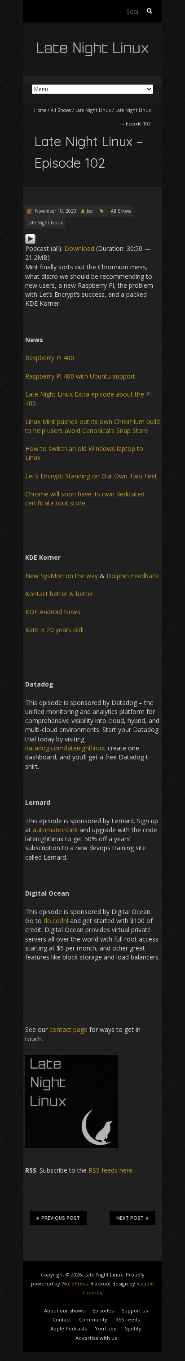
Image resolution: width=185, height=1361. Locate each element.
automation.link (55, 830)
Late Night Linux (93, 110)
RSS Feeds (127, 1319)
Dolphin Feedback (132, 575)
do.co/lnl (56, 920)
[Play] (30, 237)
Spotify (133, 1328)
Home (40, 110)
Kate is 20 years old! (54, 629)
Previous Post (60, 1218)
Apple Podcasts (68, 1328)
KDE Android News (52, 611)
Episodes (103, 1310)
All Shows (61, 110)
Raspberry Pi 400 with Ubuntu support (80, 376)
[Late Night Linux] (92, 44)
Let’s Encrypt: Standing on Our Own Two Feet (91, 476)
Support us (135, 1310)
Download (79, 248)
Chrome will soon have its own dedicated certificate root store (85, 498)
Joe (89, 211)
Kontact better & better (59, 593)
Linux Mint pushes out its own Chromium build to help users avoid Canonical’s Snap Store (92, 426)
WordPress (75, 1283)
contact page (68, 1029)
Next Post (130, 1218)
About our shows (64, 1310)
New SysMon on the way (61, 575)
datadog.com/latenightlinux (64, 748)
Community (93, 1319)
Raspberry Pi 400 (49, 357)
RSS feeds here (110, 1170)
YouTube (106, 1328)
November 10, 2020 (55, 211)
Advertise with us (96, 1337)
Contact (62, 1319)
